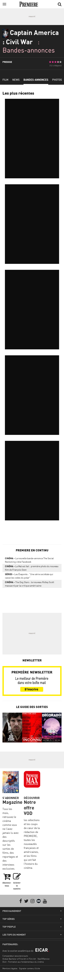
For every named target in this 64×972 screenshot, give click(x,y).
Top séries (8, 919)
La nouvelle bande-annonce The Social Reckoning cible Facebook (29, 560)
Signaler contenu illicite (29, 968)
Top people (9, 926)
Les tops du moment (14, 934)
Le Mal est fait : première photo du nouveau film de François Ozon (31, 568)
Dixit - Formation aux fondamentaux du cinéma (23, 962)
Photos (57, 79)
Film (5, 79)
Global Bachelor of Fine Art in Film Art (19, 959)
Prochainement (11, 911)
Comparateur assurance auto (15, 956)
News (16, 79)
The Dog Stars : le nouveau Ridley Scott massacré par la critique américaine (29, 584)
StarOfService (43, 959)
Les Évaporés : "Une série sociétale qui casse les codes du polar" (29, 576)
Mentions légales (9, 968)
